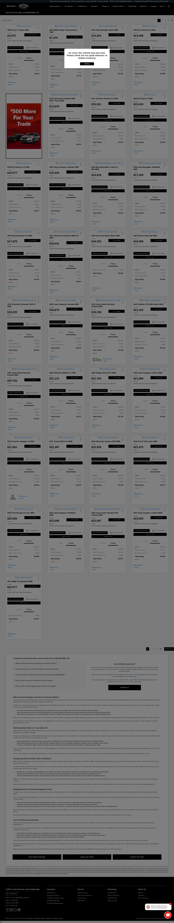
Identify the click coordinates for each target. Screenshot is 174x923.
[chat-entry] (167, 915)
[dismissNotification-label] (170, 904)
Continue (87, 63)
